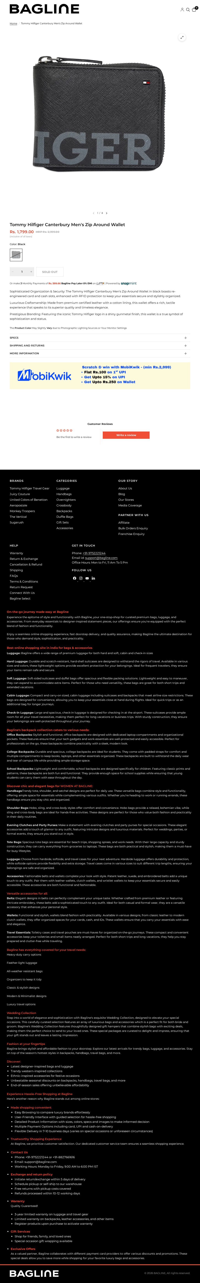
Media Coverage (130, 505)
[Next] (106, 213)
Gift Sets (62, 522)
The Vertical (18, 517)
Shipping (16, 570)
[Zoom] (182, 37)
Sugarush (17, 522)
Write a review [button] (126, 435)
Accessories (64, 528)
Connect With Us (22, 593)
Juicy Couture (20, 494)
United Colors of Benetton (28, 500)
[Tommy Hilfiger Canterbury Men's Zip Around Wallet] (16, 255)
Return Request (21, 587)
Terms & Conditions (24, 581)
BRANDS (17, 480)
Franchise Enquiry (131, 534)
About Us (125, 488)
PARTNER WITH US (133, 515)
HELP (14, 545)
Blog (121, 494)
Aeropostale (18, 505)
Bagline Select (20, 598)
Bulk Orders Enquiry (133, 528)
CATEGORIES (66, 480)
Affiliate (123, 522)
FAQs (14, 576)
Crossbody (63, 505)
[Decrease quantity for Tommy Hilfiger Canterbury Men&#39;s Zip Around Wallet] (13, 271)
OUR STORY (128, 480)
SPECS (14, 337)
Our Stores (126, 500)
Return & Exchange (24, 559)
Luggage (63, 488)
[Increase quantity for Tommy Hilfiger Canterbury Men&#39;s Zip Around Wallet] (31, 271)
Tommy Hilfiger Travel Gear (29, 488)
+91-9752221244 (94, 553)
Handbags (63, 494)
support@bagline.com (101, 558)
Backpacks (64, 511)
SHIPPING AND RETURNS (27, 345)
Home (13, 23)
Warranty (16, 553)
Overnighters (66, 500)
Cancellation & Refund (26, 564)
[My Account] (182, 10)
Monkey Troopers (22, 511)
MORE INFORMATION (24, 353)
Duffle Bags (64, 517)
